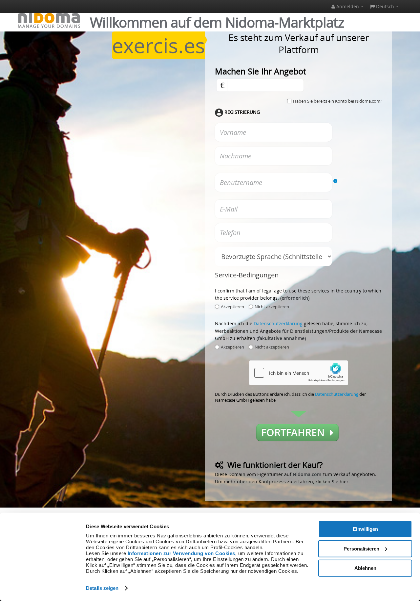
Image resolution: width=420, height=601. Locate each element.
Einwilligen (365, 529)
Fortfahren (295, 432)
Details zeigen (102, 588)
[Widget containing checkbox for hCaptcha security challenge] (298, 372)
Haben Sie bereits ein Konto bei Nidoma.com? (337, 101)
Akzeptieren (232, 307)
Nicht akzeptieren (272, 307)
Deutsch (385, 6)
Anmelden (347, 6)
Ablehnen (365, 568)
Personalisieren (361, 548)
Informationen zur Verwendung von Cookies (181, 553)
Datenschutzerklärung (278, 323)
